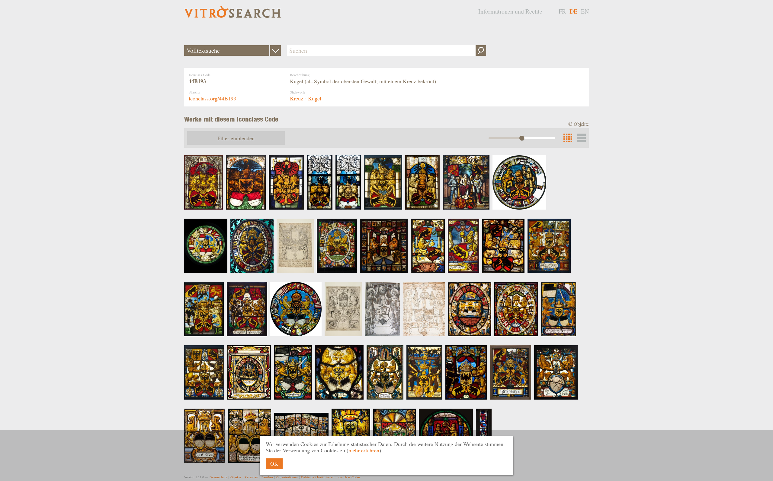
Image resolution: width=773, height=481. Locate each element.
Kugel (314, 98)
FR (562, 11)
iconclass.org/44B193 (212, 98)
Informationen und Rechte (510, 11)
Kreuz (296, 98)
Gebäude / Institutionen (317, 477)
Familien (267, 477)
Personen (251, 477)
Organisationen (287, 477)
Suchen (481, 50)
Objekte (235, 477)
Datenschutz (218, 477)
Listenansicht (581, 138)
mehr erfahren (363, 450)
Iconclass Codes (349, 477)
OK (274, 463)
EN (585, 11)
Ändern (275, 50)
